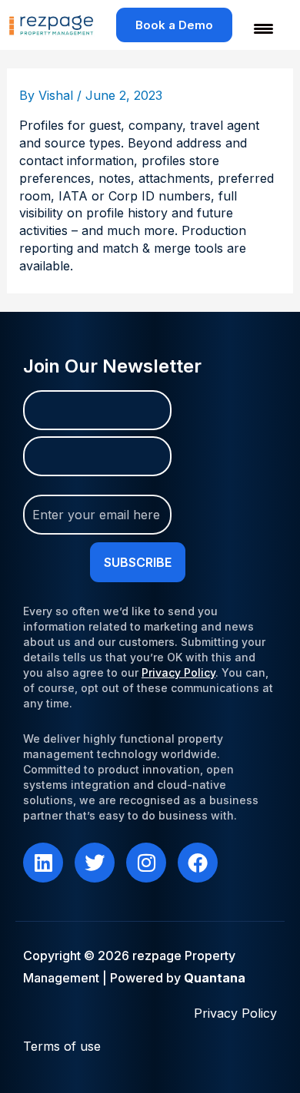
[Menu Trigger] (254, 29)
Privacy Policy (178, 672)
